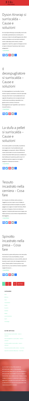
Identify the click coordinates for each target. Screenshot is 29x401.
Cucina (5, 305)
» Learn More (8, 51)
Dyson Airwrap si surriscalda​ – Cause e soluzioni (14, 21)
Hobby (5, 313)
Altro (5, 294)
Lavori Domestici (8, 316)
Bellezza (6, 297)
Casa (5, 299)
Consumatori (7, 302)
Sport (5, 318)
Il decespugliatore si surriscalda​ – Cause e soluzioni (13, 77)
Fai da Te (6, 308)
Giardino (6, 310)
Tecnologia (6, 321)
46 (15, 283)
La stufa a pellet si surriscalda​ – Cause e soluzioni (13, 134)
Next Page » (20, 284)
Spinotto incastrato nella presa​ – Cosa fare (13, 243)
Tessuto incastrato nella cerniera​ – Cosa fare (13, 188)
